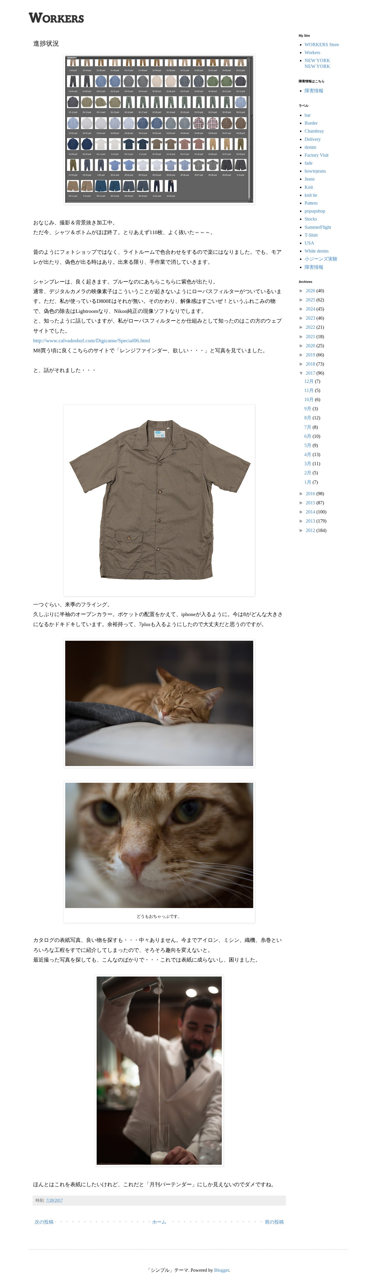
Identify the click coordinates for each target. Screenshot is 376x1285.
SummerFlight (318, 227)
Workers (312, 52)
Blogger (221, 1270)
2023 (311, 318)
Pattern (311, 203)
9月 (308, 408)
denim (310, 147)
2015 (311, 502)
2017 (311, 373)
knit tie (311, 195)
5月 (308, 445)
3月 (308, 463)
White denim (316, 250)
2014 (311, 511)
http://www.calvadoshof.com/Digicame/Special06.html (91, 340)
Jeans (310, 178)
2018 (311, 363)
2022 (311, 327)
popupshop (315, 210)
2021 (311, 336)
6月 (308, 436)
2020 (311, 345)
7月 (308, 427)
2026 (311, 290)
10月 (309, 399)
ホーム (159, 1221)
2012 (311, 530)
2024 (311, 308)
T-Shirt (311, 235)
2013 (311, 520)
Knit (309, 187)
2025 (311, 299)
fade (309, 163)
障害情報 (314, 90)
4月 (308, 454)
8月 (308, 417)
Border (311, 123)
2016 (311, 493)
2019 (311, 354)
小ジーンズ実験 (321, 258)
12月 (309, 381)
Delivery (313, 139)
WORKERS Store (322, 44)
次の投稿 (44, 1221)
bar (307, 115)
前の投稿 (274, 1221)
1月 (308, 482)
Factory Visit (316, 155)
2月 (308, 472)
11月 (309, 390)
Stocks (311, 218)
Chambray (314, 130)
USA (309, 243)
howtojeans (315, 170)
